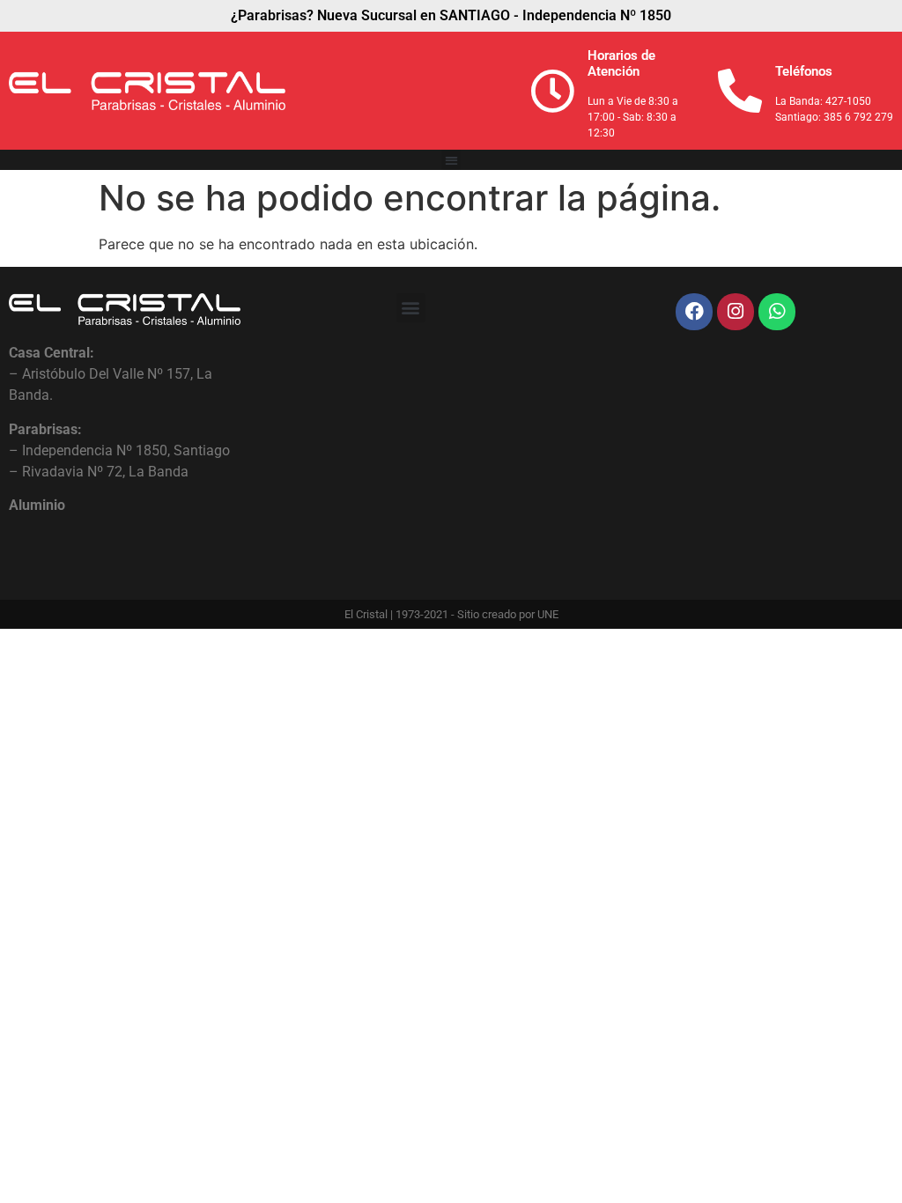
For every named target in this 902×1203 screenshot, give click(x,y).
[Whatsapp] (776, 311)
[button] (451, 160)
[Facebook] (694, 311)
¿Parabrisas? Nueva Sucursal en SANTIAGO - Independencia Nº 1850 (451, 15)
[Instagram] (735, 311)
